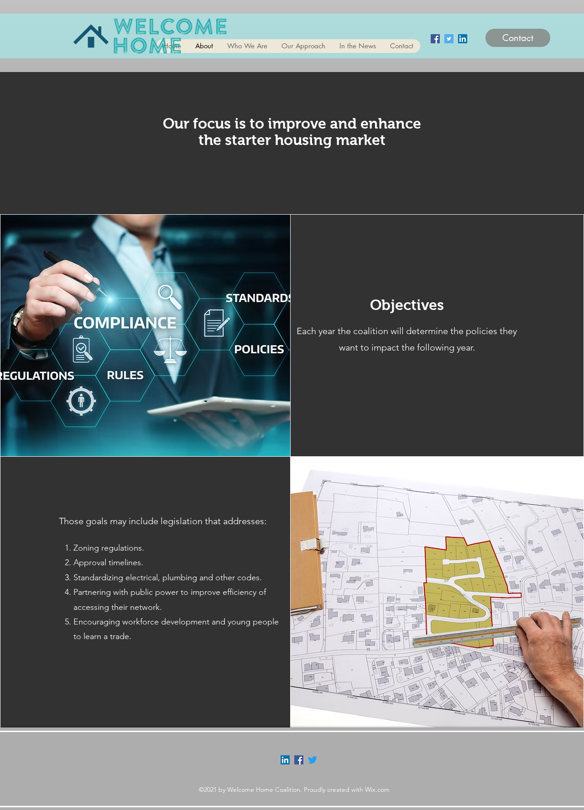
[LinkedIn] (462, 38)
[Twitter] (449, 38)
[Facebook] (435, 38)
